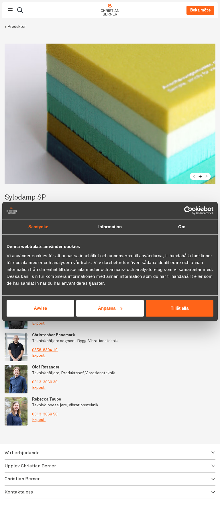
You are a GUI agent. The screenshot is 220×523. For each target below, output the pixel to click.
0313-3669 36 (45, 382)
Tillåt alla (179, 308)
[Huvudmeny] (10, 10)
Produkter (16, 27)
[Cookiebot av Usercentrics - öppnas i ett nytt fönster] (188, 210)
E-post (38, 323)
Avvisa (40, 308)
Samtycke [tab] (38, 226)
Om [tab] (181, 226)
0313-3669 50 (45, 414)
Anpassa (106, 308)
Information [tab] (110, 226)
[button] (110, 452)
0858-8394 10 (45, 350)
